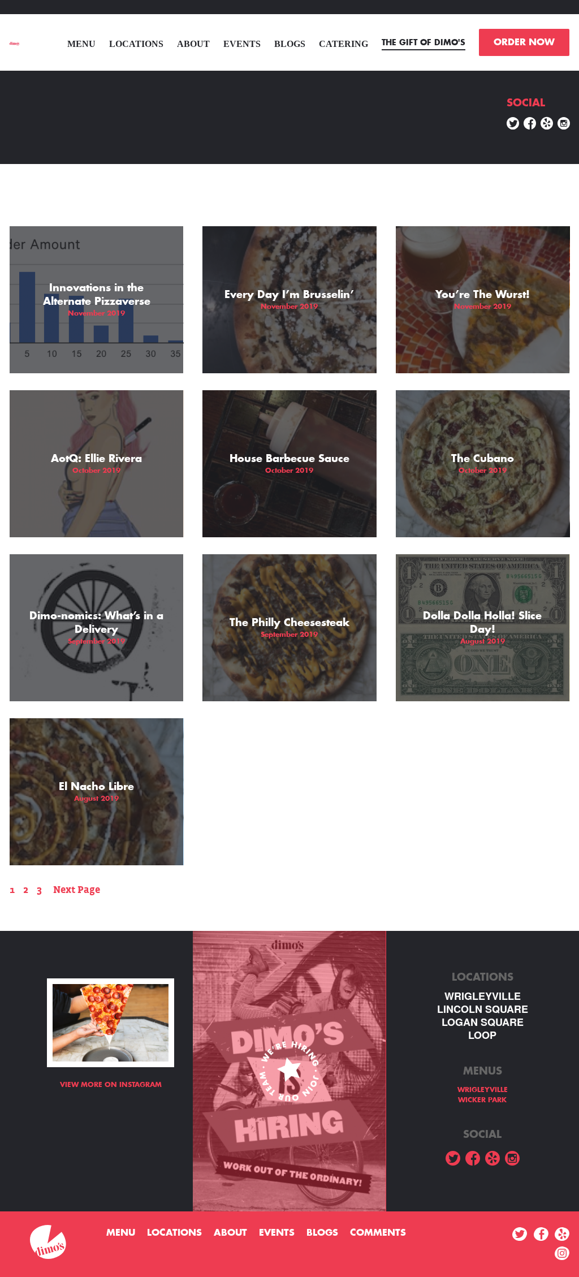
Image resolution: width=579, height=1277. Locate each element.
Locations (136, 44)
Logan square (483, 1022)
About (193, 44)
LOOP (482, 1035)
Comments (378, 1232)
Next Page (76, 890)
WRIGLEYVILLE (482, 996)
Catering (343, 44)
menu (81, 44)
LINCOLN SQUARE (482, 1009)
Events (242, 44)
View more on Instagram (111, 1084)
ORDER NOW (524, 42)
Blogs (289, 44)
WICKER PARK (482, 1100)
